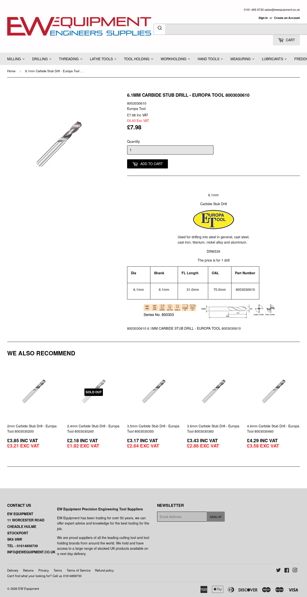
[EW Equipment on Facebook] (286, 570)
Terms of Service (78, 570)
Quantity (133, 141)
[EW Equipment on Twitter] (278, 570)
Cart (290, 39)
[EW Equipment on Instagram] (295, 570)
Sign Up (216, 517)
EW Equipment (28, 588)
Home (11, 71)
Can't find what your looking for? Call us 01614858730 (44, 575)
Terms (57, 570)
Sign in (263, 18)
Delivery (12, 570)
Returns (28, 570)
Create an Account (287, 18)
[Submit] (159, 28)
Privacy (43, 570)
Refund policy (104, 570)
